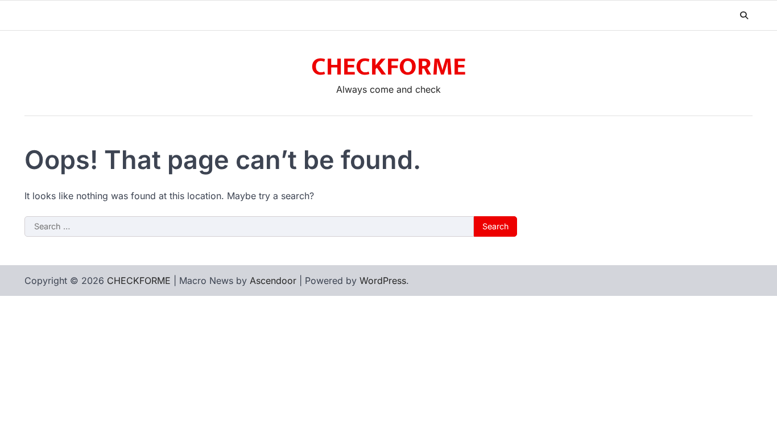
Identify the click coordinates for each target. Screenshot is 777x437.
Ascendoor (273, 280)
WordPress (382, 280)
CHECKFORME (388, 67)
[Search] (744, 15)
